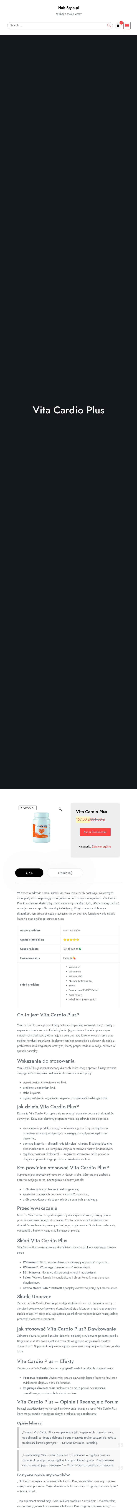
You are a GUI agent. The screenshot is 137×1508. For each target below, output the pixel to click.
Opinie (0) (65, 873)
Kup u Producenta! (95, 832)
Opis (29, 873)
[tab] (29, 872)
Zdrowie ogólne (101, 846)
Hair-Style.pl (68, 7)
